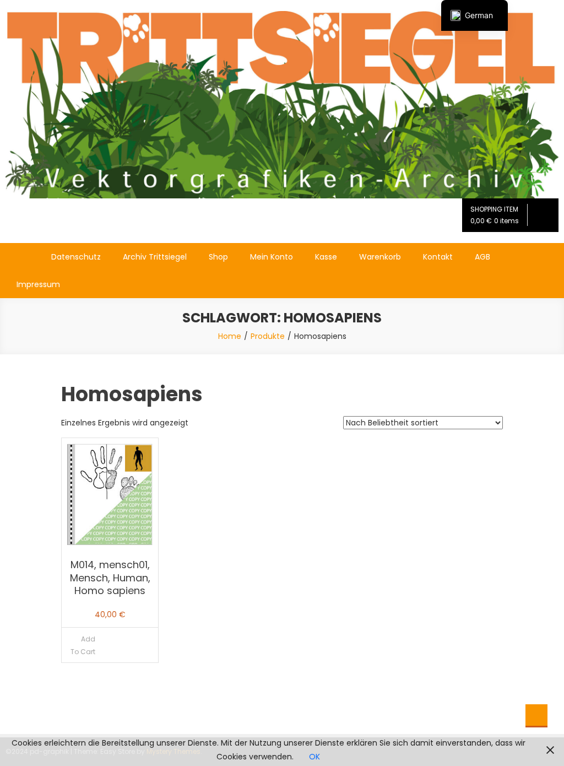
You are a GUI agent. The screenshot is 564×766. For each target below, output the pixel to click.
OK (314, 756)
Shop (218, 256)
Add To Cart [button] (82, 645)
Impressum (38, 284)
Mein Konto (271, 256)
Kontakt (438, 256)
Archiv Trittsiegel (155, 256)
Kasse (326, 256)
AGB (482, 256)
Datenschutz (76, 256)
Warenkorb (380, 256)
